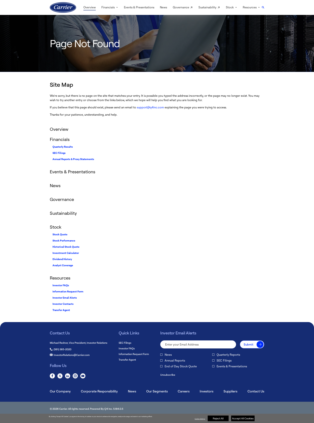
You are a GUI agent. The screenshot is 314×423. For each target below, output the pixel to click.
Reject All (218, 418)
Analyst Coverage (63, 265)
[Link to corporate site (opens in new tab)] (63, 7)
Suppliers (230, 391)
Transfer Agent (61, 310)
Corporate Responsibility (99, 391)
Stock (55, 227)
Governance (62, 199)
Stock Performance (64, 240)
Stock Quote (60, 234)
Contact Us (255, 391)
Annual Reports (175, 360)
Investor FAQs (61, 285)
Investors (206, 391)
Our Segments (157, 391)
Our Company (60, 391)
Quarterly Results (63, 146)
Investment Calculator (66, 252)
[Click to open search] (263, 7)
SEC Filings (59, 152)
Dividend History (62, 259)
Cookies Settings (200, 419)
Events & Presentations (72, 171)
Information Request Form (68, 291)
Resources (60, 278)
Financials (60, 139)
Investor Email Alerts (65, 297)
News (55, 185)
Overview (59, 129)
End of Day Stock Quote (181, 366)
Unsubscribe (167, 374)
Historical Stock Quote (66, 246)
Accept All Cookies (243, 418)
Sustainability (63, 213)
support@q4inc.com (150, 107)
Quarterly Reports (228, 354)
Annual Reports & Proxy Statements (73, 159)
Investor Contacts (63, 303)
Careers (184, 391)
